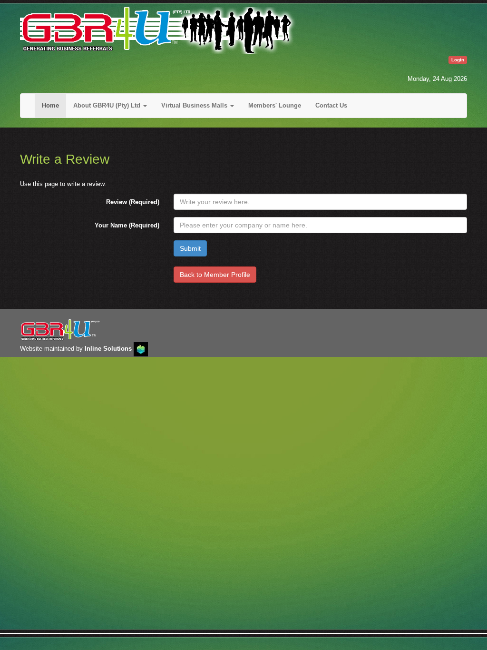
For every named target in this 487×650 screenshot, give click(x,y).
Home (50, 105)
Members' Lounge (274, 105)
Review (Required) (132, 202)
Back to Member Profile (215, 274)
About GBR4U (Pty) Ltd (107, 105)
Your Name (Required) (127, 225)
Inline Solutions (108, 348)
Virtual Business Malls (195, 105)
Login (457, 59)
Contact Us (331, 105)
